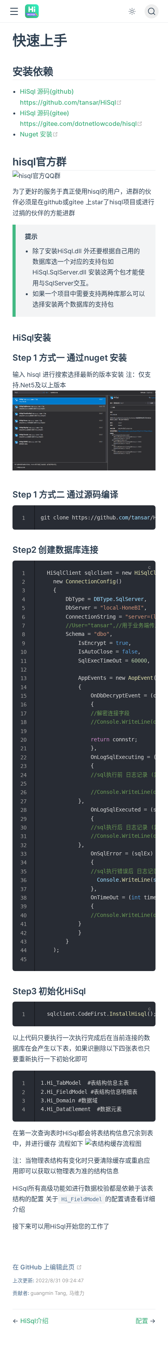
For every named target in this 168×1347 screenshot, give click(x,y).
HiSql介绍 (34, 1321)
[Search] (152, 11)
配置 (143, 1321)
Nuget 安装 (39, 134)
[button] (13, 11)
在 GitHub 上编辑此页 (47, 1267)
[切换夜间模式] (132, 11)
